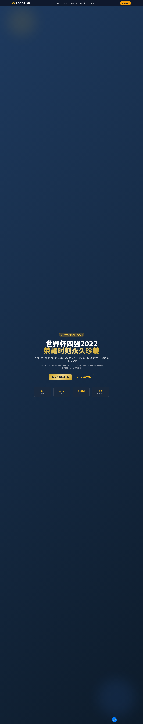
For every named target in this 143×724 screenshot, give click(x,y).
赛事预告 (65, 3)
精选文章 (82, 3)
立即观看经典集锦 (61, 377)
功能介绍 (74, 3)
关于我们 (91, 3)
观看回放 (126, 3)
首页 (58, 3)
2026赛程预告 (85, 377)
